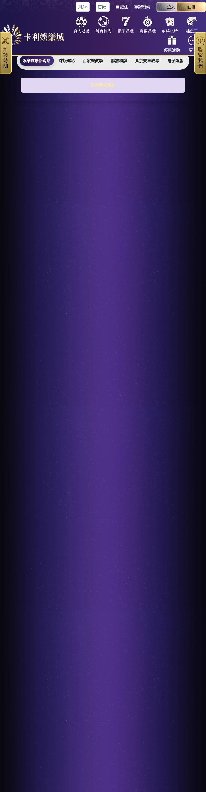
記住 (124, 7)
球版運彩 (67, 60)
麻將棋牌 (119, 60)
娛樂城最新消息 (37, 60)
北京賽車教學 (147, 60)
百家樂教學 (93, 60)
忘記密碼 (142, 6)
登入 (171, 7)
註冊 (191, 7)
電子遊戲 (175, 60)
